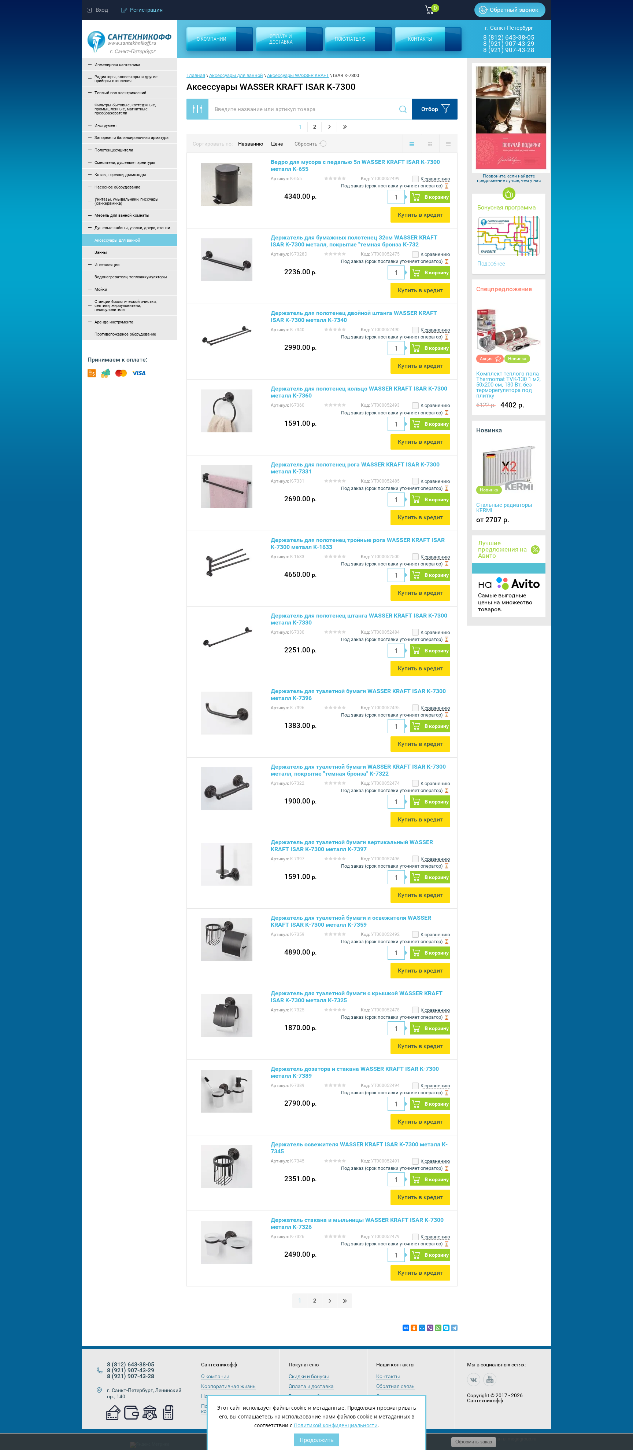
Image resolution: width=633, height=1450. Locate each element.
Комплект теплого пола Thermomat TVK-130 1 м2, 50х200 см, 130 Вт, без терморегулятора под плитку (508, 384)
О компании (215, 1376)
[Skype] (446, 1328)
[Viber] (430, 1328)
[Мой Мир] (422, 1328)
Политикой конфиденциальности (336, 1425)
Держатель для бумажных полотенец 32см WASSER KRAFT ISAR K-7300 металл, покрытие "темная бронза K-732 (354, 241)
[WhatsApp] (438, 1328)
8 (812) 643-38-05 (508, 37)
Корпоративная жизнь (228, 1386)
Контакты (388, 1376)
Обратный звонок (514, 9)
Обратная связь (395, 1386)
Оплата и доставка (311, 1386)
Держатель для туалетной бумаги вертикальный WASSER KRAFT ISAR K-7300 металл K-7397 (352, 846)
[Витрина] (430, 143)
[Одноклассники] (414, 1328)
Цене (277, 144)
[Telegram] (454, 1328)
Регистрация (146, 10)
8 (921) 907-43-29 (508, 43)
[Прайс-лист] (448, 143)
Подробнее (491, 263)
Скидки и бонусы (309, 1376)
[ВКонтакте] (406, 1328)
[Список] (412, 143)
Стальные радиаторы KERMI (504, 508)
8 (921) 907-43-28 (508, 50)
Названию (250, 144)
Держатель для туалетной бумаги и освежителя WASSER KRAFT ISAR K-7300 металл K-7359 (351, 921)
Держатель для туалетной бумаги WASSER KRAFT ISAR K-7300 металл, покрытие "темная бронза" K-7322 (358, 770)
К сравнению (434, 179)
